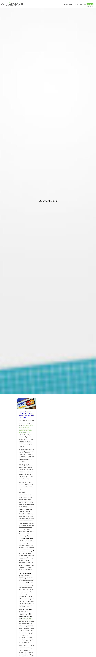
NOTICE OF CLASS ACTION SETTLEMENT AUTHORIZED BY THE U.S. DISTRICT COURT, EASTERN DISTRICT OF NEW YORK (26, 429)
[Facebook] (87, 6)
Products (76, 4)
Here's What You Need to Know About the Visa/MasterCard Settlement (26, 414)
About (81, 4)
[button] (26, 403)
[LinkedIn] (89, 6)
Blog (85, 4)
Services (66, 4)
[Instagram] (92, 6)
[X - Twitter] (91, 6)
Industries (71, 4)
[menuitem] (66, 4)
